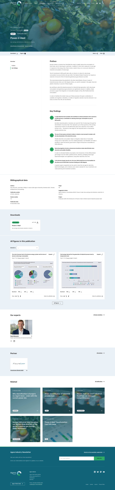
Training (88, 3)
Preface (13, 65)
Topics (35, 3)
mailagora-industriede (36, 484)
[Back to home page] (15, 3)
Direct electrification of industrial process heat (57, 395)
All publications (98, 381)
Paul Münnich (14, 336)
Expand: (51, 254)
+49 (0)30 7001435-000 (38, 482)
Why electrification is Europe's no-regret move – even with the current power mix (25, 396)
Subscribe (99, 458)
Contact (93, 3)
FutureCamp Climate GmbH (16, 370)
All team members (98, 314)
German (26, 30)
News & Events (28, 3)
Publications (42, 3)
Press (83, 3)
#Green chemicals (28, 46)
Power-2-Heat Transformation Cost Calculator (56, 423)
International (59, 3)
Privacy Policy (102, 484)
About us (79, 3)
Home (11, 27)
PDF (31, 291)
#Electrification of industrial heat (17, 46)
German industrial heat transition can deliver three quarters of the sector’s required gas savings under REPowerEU (25, 425)
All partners (99, 353)
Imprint (96, 484)
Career (87, 484)
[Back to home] (17, 473)
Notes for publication (48, 296)
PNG (19, 291)
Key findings (15, 68)
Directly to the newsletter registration (93, 452)
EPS (25, 291)
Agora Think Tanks (16, 483)
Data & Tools (50, 3)
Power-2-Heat (21, 258)
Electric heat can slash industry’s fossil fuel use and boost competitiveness (89, 396)
